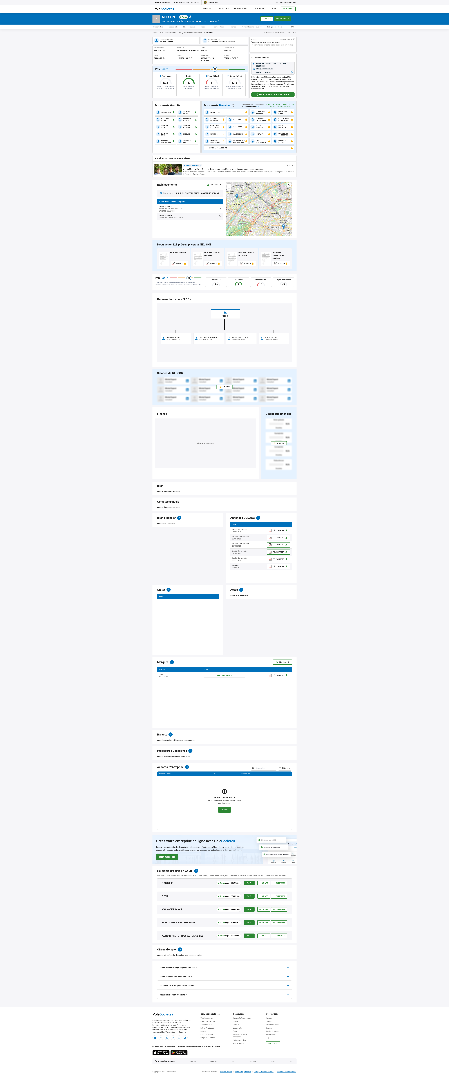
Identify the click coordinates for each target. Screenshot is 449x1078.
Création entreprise (208, 1021)
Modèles (204, 27)
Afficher (226, 387)
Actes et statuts (206, 1025)
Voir (249, 883)
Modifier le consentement (286, 1072)
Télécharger (215, 185)
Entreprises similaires (275, 27)
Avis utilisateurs (271, 1034)
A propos (269, 1018)
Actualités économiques (242, 1018)
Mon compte (288, 9)
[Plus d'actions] (294, 18)
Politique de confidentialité (263, 1072)
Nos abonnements (272, 1025)
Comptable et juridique (250, 27)
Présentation (158, 27)
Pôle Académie (238, 1043)
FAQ (292, 27)
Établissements (189, 27)
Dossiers (236, 1021)
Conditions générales (243, 1072)
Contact (269, 1021)
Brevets (203, 1031)
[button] (236, 196)
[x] (291, 72)
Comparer (280, 883)
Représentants (218, 27)
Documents (281, 19)
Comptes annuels (207, 1034)
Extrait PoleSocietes (208, 1028)
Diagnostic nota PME (208, 1038)
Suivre (268, 19)
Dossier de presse (272, 1031)
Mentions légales (226, 1072)
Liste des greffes (239, 1040)
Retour (224, 810)
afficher (280, 443)
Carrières (269, 1028)
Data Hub (236, 1031)
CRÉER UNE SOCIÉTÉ (167, 857)
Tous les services (207, 1018)
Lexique (236, 1025)
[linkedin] (187, 381)
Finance (233, 27)
